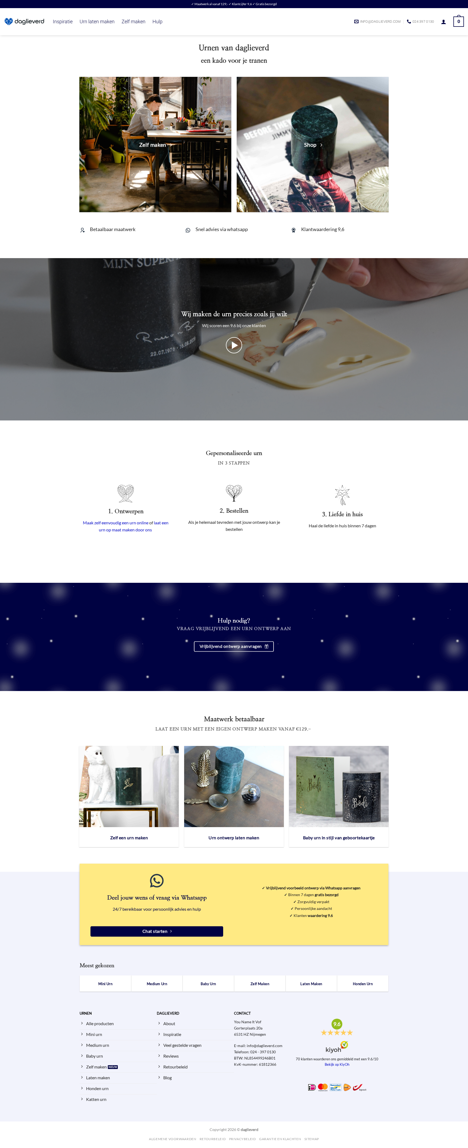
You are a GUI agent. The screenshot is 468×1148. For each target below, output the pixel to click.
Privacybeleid (242, 1139)
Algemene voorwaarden (172, 1139)
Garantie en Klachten (280, 1139)
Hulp (157, 21)
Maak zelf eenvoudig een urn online (115, 522)
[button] (443, 22)
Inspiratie (63, 21)
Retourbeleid (213, 1139)
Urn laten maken (97, 21)
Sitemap (311, 1139)
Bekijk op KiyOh (337, 1064)
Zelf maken (133, 21)
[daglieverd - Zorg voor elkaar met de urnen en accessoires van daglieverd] (24, 22)
